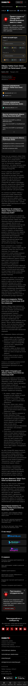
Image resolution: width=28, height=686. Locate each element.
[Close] (24, 16)
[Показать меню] (25, 2)
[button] (5, 71)
